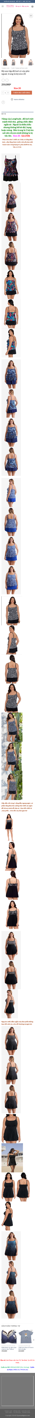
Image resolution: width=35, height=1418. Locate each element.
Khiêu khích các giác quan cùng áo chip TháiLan (8, 1348)
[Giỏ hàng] (32, 6)
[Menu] (2, 6)
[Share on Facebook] (3, 102)
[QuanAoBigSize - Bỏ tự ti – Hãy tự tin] (17, 6)
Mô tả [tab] (3, 114)
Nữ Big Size (17, 1411)
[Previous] (4, 35)
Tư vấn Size (17, 1412)
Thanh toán (26, 1412)
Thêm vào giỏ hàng (21, 93)
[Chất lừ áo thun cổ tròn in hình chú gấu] (26, 1336)
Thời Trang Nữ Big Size (19, 68)
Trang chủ (5, 68)
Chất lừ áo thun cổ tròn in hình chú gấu (25, 1348)
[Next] (30, 35)
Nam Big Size (26, 1411)
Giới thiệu (8, 1412)
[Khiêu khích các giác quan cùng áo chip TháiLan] (9, 1336)
